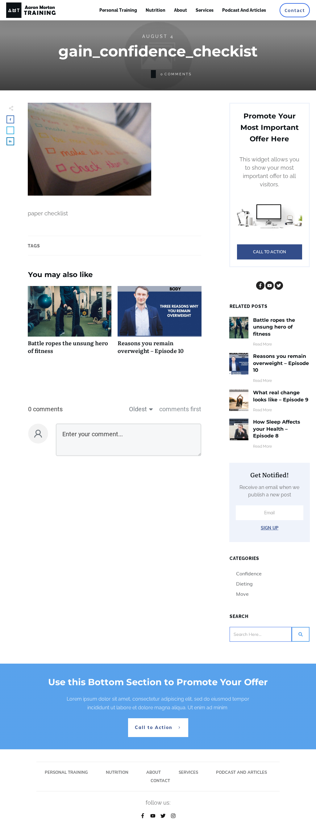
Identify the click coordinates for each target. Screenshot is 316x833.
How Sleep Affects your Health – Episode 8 (276, 429)
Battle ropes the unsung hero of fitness (69, 323)
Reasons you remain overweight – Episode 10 (159, 323)
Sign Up (269, 528)
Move (242, 594)
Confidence (249, 573)
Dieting (244, 584)
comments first (180, 409)
